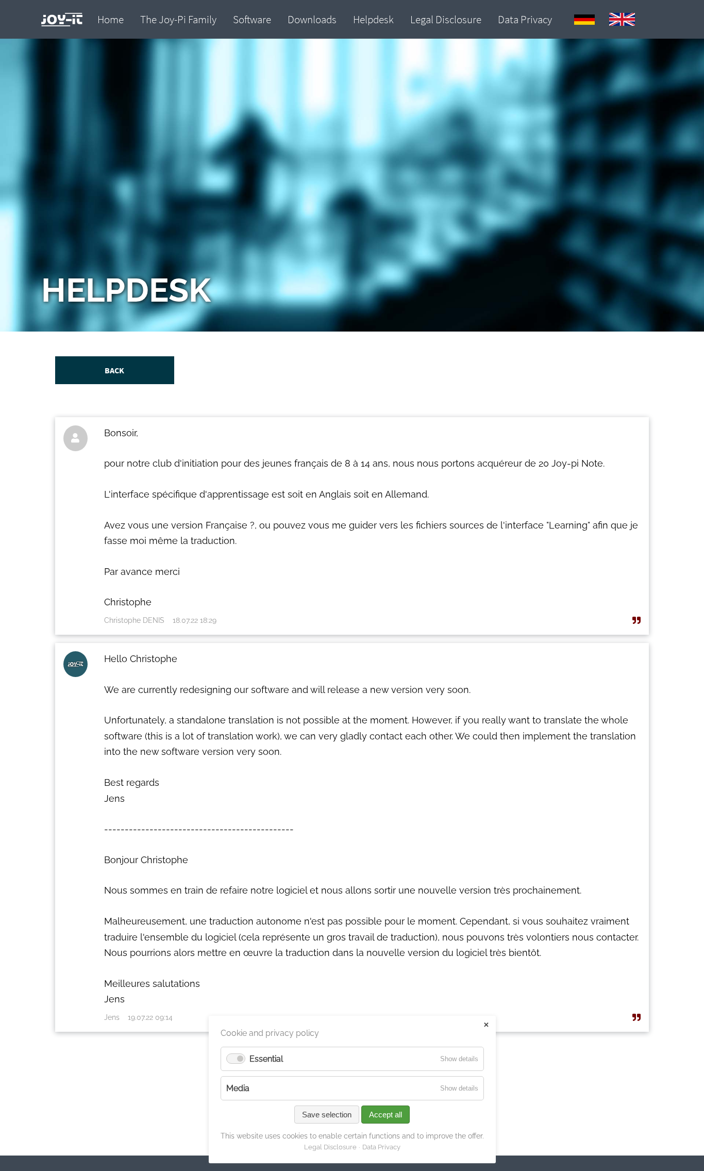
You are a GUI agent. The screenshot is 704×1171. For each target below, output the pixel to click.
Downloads (312, 19)
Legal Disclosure (445, 19)
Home (110, 19)
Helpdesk (373, 19)
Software (252, 19)
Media (237, 1088)
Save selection (326, 1114)
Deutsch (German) (584, 19)
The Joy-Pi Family (178, 19)
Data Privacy (525, 19)
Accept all (385, 1114)
